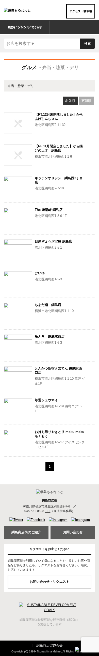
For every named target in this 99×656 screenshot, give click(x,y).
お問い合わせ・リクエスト (49, 582)
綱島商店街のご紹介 (26, 532)
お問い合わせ (73, 532)
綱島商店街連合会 (49, 645)
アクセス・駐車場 (81, 11)
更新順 (86, 101)
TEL (48, 511)
